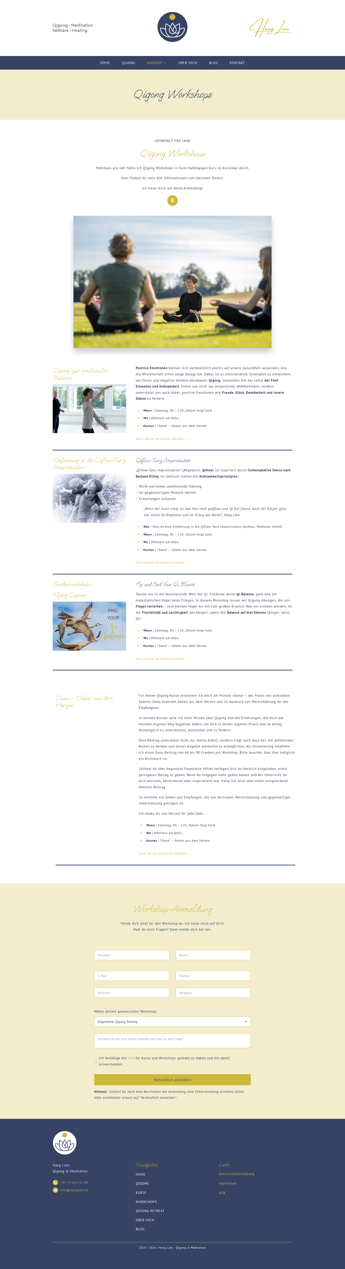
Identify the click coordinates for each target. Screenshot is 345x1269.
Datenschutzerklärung (237, 1174)
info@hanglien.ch (74, 1190)
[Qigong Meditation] (172, 8)
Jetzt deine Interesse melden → (162, 439)
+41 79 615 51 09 (74, 1182)
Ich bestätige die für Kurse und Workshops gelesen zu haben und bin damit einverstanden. (164, 1061)
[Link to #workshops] (172, 200)
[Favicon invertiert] (65, 1132)
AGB (132, 1058)
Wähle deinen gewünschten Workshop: (125, 1011)
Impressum (228, 1183)
